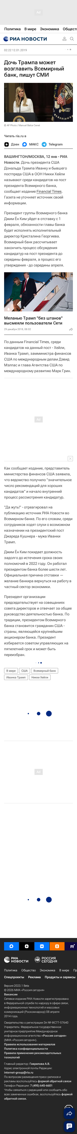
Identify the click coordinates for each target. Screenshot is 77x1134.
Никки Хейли (39, 677)
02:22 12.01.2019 (15, 50)
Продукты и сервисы (60, 977)
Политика (10, 970)
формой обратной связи (54, 1081)
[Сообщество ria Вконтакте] (41, 946)
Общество (28, 970)
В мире (11, 670)
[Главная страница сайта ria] (24, 39)
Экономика (47, 970)
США (24, 670)
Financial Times (49, 191)
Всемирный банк (44, 670)
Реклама (34, 977)
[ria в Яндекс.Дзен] (26, 946)
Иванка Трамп (16, 677)
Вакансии (10, 994)
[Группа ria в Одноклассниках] (57, 946)
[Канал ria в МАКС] (11, 946)
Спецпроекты (14, 977)
